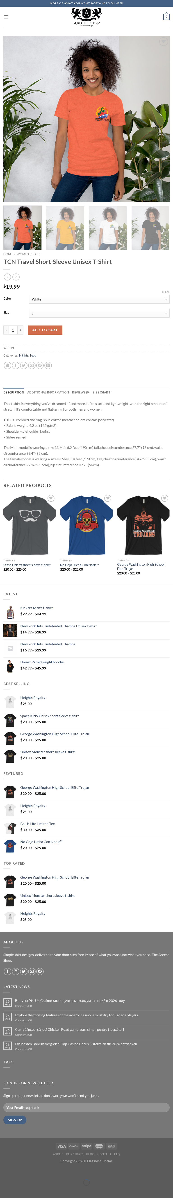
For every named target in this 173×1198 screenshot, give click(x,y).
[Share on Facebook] (15, 365)
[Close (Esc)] (4, 1171)
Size (6, 312)
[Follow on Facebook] (7, 971)
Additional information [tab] (48, 392)
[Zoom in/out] (17, 1171)
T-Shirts (23, 355)
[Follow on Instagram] (15, 971)
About (58, 1154)
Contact (104, 1154)
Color (7, 298)
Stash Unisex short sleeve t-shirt (27, 565)
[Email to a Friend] (32, 365)
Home (7, 254)
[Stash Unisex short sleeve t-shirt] (29, 525)
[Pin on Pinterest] (40, 365)
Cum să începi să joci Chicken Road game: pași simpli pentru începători (69, 1029)
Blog (90, 1154)
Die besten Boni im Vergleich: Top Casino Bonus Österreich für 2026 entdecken (76, 1044)
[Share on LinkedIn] (48, 365)
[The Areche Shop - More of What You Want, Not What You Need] (86, 17)
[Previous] (12, 119)
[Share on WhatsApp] (7, 365)
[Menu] (6, 16)
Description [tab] (13, 392)
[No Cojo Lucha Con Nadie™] (86, 525)
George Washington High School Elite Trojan (140, 567)
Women (23, 254)
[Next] (161, 119)
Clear (166, 291)
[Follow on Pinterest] (40, 971)
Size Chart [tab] (101, 392)
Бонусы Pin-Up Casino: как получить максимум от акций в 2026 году (70, 1000)
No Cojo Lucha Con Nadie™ (79, 565)
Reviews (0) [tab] (80, 392)
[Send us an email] (32, 971)
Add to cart (45, 330)
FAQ (117, 1154)
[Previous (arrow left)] (4, 1190)
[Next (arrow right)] (17, 1190)
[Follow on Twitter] (23, 971)
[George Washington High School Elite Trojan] (143, 525)
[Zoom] (9, 196)
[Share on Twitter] (23, 365)
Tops (37, 254)
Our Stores (75, 1154)
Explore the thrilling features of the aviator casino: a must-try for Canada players (76, 1015)
